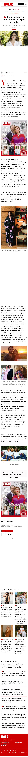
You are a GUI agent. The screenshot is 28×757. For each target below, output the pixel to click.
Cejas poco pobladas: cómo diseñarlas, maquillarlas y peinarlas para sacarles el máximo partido (13, 700)
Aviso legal (5, 752)
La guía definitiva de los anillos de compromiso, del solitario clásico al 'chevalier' (12, 683)
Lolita (3, 308)
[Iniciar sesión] (26, 4)
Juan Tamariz (10, 0)
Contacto (3, 745)
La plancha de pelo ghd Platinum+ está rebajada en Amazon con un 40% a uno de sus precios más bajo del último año (13, 725)
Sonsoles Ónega (18, 0)
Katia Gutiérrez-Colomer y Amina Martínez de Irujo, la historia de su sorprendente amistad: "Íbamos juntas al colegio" (7, 644)
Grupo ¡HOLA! (18, 742)
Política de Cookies (19, 752)
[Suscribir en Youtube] (13, 750)
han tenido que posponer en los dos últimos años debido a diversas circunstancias (13, 114)
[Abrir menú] (2, 4)
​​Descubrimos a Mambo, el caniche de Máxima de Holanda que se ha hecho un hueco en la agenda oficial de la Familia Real (14, 674)
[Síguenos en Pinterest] (16, 750)
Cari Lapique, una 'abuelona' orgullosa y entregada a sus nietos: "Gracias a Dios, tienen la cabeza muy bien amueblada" (20, 645)
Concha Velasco (7, 417)
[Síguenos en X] (7, 750)
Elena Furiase (6, 88)
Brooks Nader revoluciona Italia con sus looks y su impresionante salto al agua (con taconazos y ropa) (6, 610)
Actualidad (16, 9)
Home (10, 9)
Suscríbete (20, 4)
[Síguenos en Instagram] (2, 750)
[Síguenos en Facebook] (5, 750)
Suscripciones (5, 742)
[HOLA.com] (8, 4)
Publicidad (4, 744)
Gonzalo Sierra (12, 92)
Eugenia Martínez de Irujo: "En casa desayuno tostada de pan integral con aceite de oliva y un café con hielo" (13, 665)
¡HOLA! (3, 70)
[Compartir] (25, 72)
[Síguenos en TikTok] (10, 750)
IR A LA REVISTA (7, 521)
